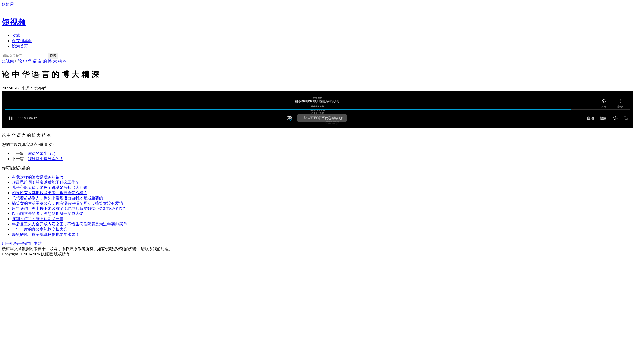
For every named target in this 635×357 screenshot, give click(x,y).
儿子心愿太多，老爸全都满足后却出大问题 (49, 187)
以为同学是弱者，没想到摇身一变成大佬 (47, 213)
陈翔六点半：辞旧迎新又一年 (38, 219)
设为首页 (20, 46)
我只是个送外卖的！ (46, 159)
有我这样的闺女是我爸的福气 (38, 177)
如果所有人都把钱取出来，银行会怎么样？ (49, 193)
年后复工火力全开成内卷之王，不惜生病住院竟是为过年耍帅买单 (69, 224)
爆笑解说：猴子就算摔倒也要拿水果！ (45, 234)
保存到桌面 (22, 41)
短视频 (14, 22)
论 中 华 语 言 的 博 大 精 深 (42, 61)
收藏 (16, 35)
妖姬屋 (8, 4)
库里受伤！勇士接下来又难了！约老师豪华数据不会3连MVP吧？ (69, 208)
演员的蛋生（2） (43, 153)
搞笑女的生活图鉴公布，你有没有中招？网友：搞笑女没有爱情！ (69, 203)
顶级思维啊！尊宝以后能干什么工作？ (45, 182)
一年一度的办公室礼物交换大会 (39, 229)
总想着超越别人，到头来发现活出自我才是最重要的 (57, 198)
